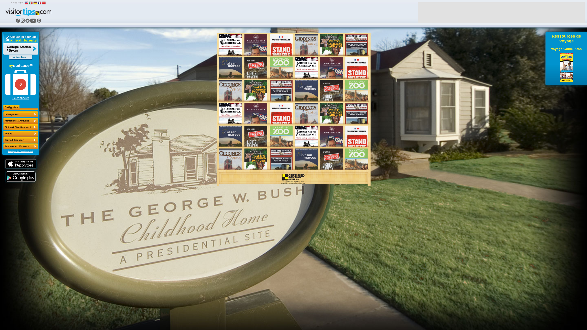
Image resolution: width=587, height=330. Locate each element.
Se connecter (20, 98)
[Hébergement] (20, 114)
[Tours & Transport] (20, 140)
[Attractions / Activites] (20, 121)
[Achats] (20, 134)
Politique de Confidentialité (20, 151)
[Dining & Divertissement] (20, 127)
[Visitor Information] (20, 146)
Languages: (17, 2)
